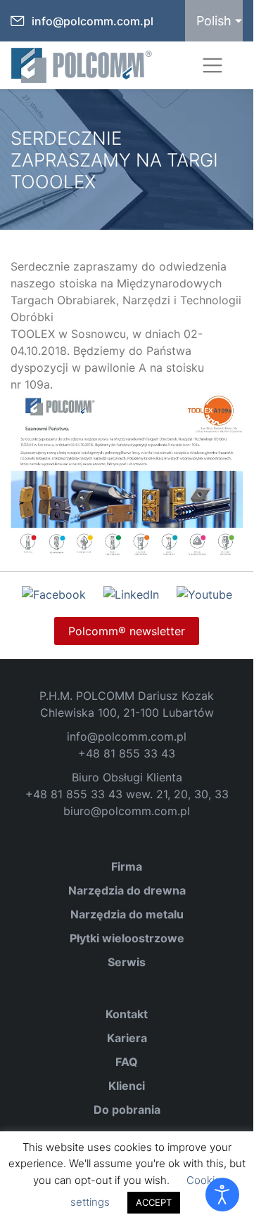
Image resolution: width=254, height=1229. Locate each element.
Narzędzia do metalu (127, 914)
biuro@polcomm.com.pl (126, 811)
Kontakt (127, 1014)
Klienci (126, 1086)
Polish (213, 20)
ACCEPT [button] (154, 1202)
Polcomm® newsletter (126, 631)
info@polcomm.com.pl (92, 21)
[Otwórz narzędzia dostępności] (222, 1194)
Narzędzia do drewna (127, 890)
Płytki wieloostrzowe (127, 938)
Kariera (127, 1038)
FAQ (126, 1062)
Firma (126, 866)
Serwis (127, 962)
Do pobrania (127, 1110)
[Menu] (212, 65)
